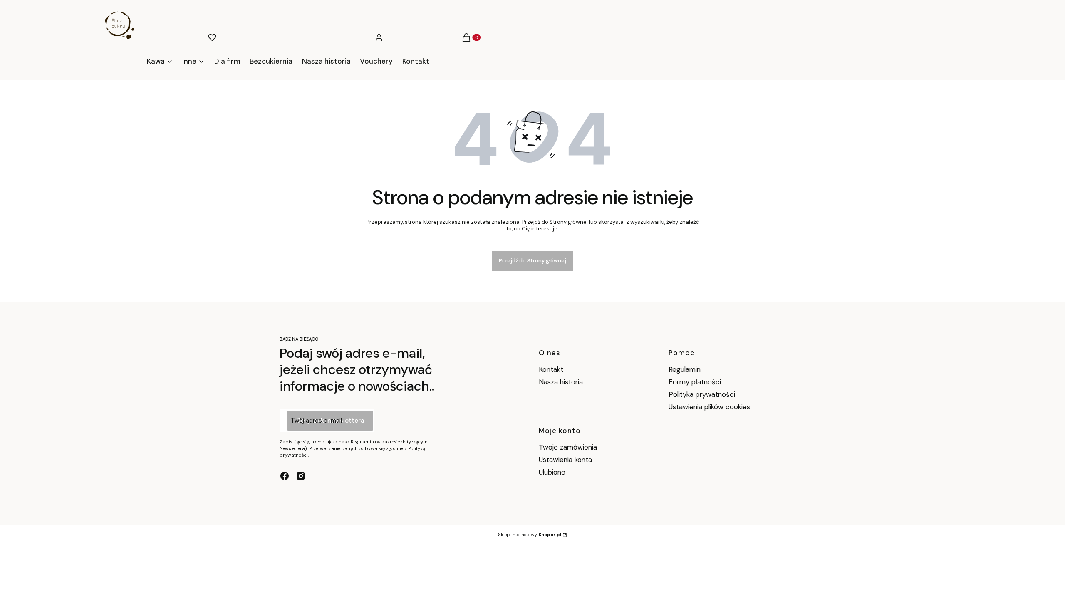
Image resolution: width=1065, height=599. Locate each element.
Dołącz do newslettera (330, 420)
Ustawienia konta (565, 459)
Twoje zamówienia (568, 447)
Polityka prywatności (702, 394)
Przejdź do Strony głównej (532, 260)
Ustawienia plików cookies (710, 406)
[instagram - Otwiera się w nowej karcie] (301, 476)
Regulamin (685, 369)
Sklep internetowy (529, 534)
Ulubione (552, 472)
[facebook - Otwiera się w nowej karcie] (285, 476)
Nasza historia (561, 381)
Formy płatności (695, 381)
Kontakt (551, 369)
